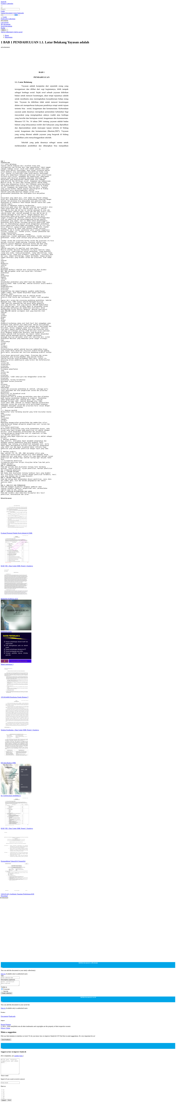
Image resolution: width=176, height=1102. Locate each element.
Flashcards (4, 19)
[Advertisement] (62, 52)
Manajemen (8, 37)
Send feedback (6, 1039)
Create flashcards (18, 13)
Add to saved (18, 32)
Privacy (3, 1028)
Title (2, 976)
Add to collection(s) (7, 32)
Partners (8, 1024)
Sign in (3, 974)
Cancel (4, 1100)
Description (8, 980)
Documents (4, 1016)
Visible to (4, 987)
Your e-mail (4, 1075)
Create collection (7, 993)
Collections (11, 19)
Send (9, 1100)
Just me (5, 991)
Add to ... (4, 30)
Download (4, 896)
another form (18, 1056)
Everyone (6, 989)
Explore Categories (7, 3)
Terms (8, 1028)
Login (3, 11)
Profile (3, 28)
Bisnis (7, 35)
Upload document (7, 13)
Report (3, 1024)
